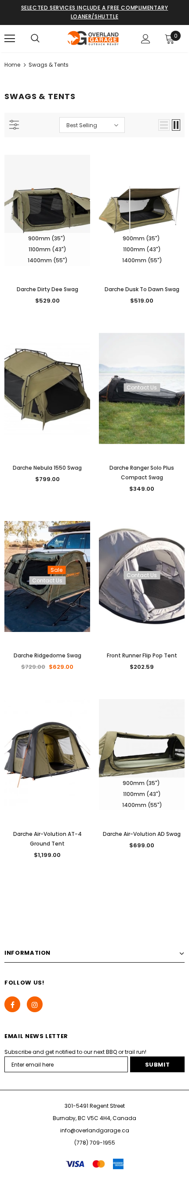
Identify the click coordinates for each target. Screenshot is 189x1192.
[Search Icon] (35, 38)
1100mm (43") (47, 249)
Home (12, 64)
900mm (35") (46, 238)
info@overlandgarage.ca (94, 1130)
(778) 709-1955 (94, 1142)
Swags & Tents (49, 64)
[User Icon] (145, 38)
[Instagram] (35, 1004)
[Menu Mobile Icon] (9, 38)
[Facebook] (12, 1004)
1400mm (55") (48, 260)
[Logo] (93, 38)
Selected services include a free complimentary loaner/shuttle (94, 12)
